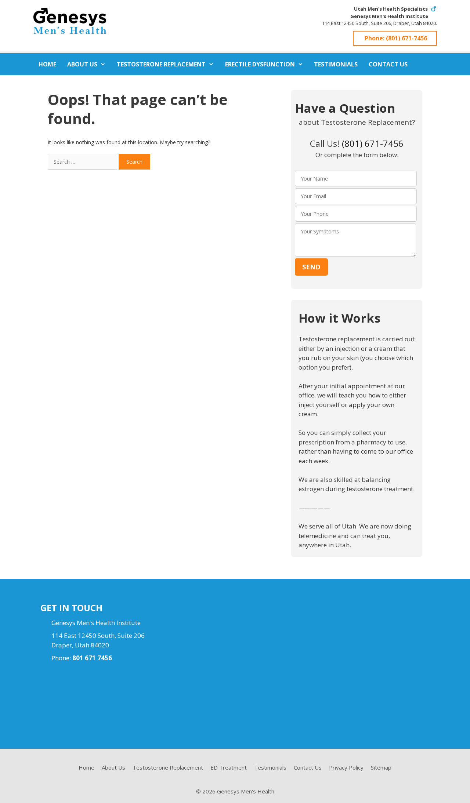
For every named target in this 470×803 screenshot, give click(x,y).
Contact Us (388, 64)
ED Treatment (228, 767)
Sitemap (381, 767)
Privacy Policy (346, 767)
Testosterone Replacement (161, 64)
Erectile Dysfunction (260, 64)
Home (47, 64)
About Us (82, 64)
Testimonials (336, 64)
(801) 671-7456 (406, 38)
